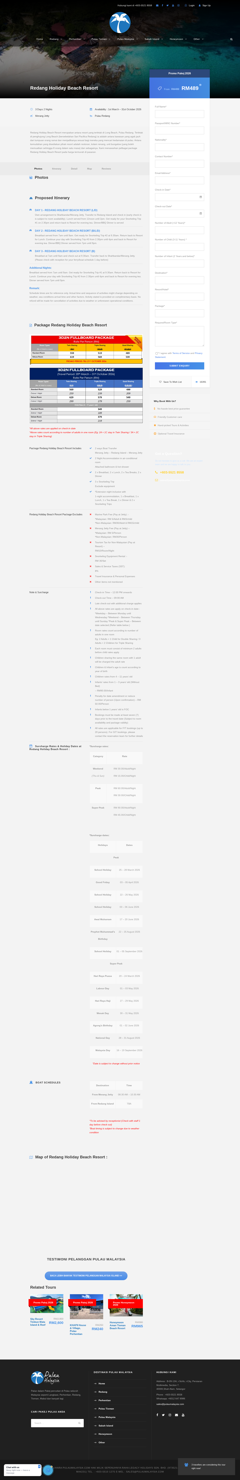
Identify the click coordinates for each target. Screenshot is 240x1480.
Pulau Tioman (99, 39)
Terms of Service (181, 353)
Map (89, 168)
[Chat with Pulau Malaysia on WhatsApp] (48, 1470)
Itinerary (56, 168)
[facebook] (162, 5)
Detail (74, 168)
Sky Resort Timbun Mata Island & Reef (37, 1322)
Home (39, 39)
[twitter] (168, 5)
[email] (157, 5)
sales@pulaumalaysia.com (170, 1404)
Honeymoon (176, 39)
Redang (54, 39)
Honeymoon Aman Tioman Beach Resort (118, 1325)
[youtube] (173, 5)
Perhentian (75, 39)
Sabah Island (152, 39)
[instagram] (178, 5)
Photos (38, 168)
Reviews (106, 168)
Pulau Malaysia (125, 39)
